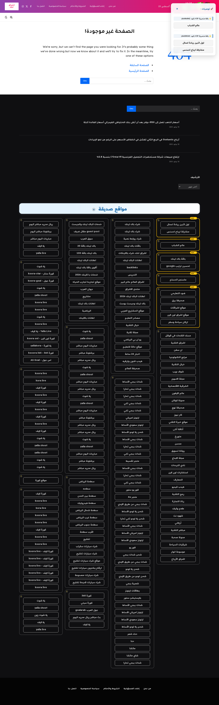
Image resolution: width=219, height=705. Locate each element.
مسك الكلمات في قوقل (178, 335)
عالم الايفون (178, 393)
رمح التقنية (178, 494)
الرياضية (86, 310)
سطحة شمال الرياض (86, 510)
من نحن (112, 6)
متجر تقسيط (132, 460)
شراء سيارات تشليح (86, 553)
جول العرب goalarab (86, 610)
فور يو (132, 547)
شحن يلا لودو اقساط (132, 432)
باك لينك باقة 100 (87, 253)
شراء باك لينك (132, 224)
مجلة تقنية (132, 332)
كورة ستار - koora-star (41, 273)
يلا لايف (86, 624)
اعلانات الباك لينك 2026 (132, 296)
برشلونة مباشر (86, 352)
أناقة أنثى (178, 429)
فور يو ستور (132, 489)
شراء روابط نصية (132, 238)
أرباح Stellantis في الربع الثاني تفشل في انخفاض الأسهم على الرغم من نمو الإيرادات (133, 140)
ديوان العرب (86, 289)
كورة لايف (41, 387)
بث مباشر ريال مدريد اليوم (87, 617)
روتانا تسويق (178, 450)
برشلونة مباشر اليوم (40, 231)
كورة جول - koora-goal (41, 280)
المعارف (178, 479)
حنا (132, 641)
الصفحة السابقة (139, 65)
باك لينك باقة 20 (86, 245)
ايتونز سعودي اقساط (132, 424)
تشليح (86, 539)
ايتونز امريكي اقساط (132, 533)
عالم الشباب (178, 245)
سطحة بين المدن (86, 495)
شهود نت (178, 515)
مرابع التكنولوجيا (178, 357)
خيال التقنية (178, 364)
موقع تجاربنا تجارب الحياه (87, 281)
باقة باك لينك (178, 258)
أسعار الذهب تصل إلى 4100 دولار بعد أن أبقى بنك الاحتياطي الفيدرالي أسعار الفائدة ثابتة (131, 122)
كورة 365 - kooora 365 (41, 352)
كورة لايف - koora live (41, 551)
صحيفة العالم (132, 368)
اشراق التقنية (178, 342)
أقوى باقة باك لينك (86, 267)
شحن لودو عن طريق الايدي (132, 576)
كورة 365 (86, 595)
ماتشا (132, 648)
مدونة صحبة (178, 537)
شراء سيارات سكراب (86, 546)
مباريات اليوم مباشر (86, 345)
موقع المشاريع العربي (132, 310)
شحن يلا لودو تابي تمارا (132, 518)
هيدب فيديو (178, 486)
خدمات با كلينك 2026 (86, 274)
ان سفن (178, 349)
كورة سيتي (86, 602)
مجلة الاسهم (178, 378)
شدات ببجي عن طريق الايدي (132, 504)
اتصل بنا (41, 6)
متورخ (178, 436)
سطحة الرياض (86, 481)
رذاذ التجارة (178, 501)
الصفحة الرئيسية (139, 70)
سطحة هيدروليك (86, 503)
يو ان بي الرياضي (132, 339)
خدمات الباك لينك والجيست (87, 224)
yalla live (41, 253)
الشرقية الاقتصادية (178, 386)
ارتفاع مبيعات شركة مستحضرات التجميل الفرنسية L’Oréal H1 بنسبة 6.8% (138, 157)
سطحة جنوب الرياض (86, 524)
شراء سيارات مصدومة (86, 575)
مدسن (178, 443)
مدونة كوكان (178, 400)
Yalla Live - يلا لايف (41, 331)
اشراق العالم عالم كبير (132, 281)
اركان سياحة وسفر (178, 322)
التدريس (132, 274)
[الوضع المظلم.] (6, 17)
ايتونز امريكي (132, 417)
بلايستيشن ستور (132, 597)
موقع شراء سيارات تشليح (86, 560)
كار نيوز (178, 414)
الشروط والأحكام (78, 6)
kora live (41, 380)
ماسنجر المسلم (178, 279)
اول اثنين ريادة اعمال (178, 224)
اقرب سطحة (86, 531)
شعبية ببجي (132, 583)
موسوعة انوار (178, 551)
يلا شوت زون (40, 615)
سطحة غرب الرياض (86, 517)
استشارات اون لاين (178, 472)
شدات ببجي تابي (132, 403)
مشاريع (87, 296)
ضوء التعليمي (178, 293)
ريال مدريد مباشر (87, 360)
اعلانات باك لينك (86, 303)
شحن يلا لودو (132, 569)
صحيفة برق (178, 300)
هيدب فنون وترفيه (132, 361)
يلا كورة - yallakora (40, 345)
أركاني (178, 522)
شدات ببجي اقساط (132, 381)
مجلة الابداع (178, 458)
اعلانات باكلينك (86, 317)
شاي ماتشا (132, 655)
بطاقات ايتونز (132, 590)
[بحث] (11, 17)
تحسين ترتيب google (178, 266)
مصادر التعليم (132, 317)
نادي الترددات (178, 465)
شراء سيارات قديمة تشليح (87, 582)
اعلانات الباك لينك (132, 260)
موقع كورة (41, 480)
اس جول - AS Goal (41, 360)
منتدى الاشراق (132, 289)
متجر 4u (132, 497)
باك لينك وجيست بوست (132, 303)
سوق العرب (86, 238)
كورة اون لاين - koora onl (41, 338)
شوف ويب (178, 371)
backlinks (132, 267)
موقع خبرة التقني (178, 422)
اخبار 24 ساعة (132, 353)
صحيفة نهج (178, 407)
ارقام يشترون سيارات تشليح (87, 567)
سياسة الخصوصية (57, 6)
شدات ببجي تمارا (132, 388)
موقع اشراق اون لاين (178, 314)
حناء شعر (132, 633)
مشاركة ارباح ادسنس (178, 231)
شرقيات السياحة (178, 544)
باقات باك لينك (132, 245)
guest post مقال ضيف (86, 231)
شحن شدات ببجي (132, 554)
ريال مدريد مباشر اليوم (41, 224)
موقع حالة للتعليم (132, 346)
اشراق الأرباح (178, 558)
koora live (41, 302)
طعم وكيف (178, 508)
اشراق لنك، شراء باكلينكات (132, 253)
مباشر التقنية (178, 530)
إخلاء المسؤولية (97, 6)
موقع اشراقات (178, 307)
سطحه (86, 488)
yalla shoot (86, 338)
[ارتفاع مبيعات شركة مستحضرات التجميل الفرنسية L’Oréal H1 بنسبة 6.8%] (191, 161)
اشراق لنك (12, 6)
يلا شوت (86, 331)
